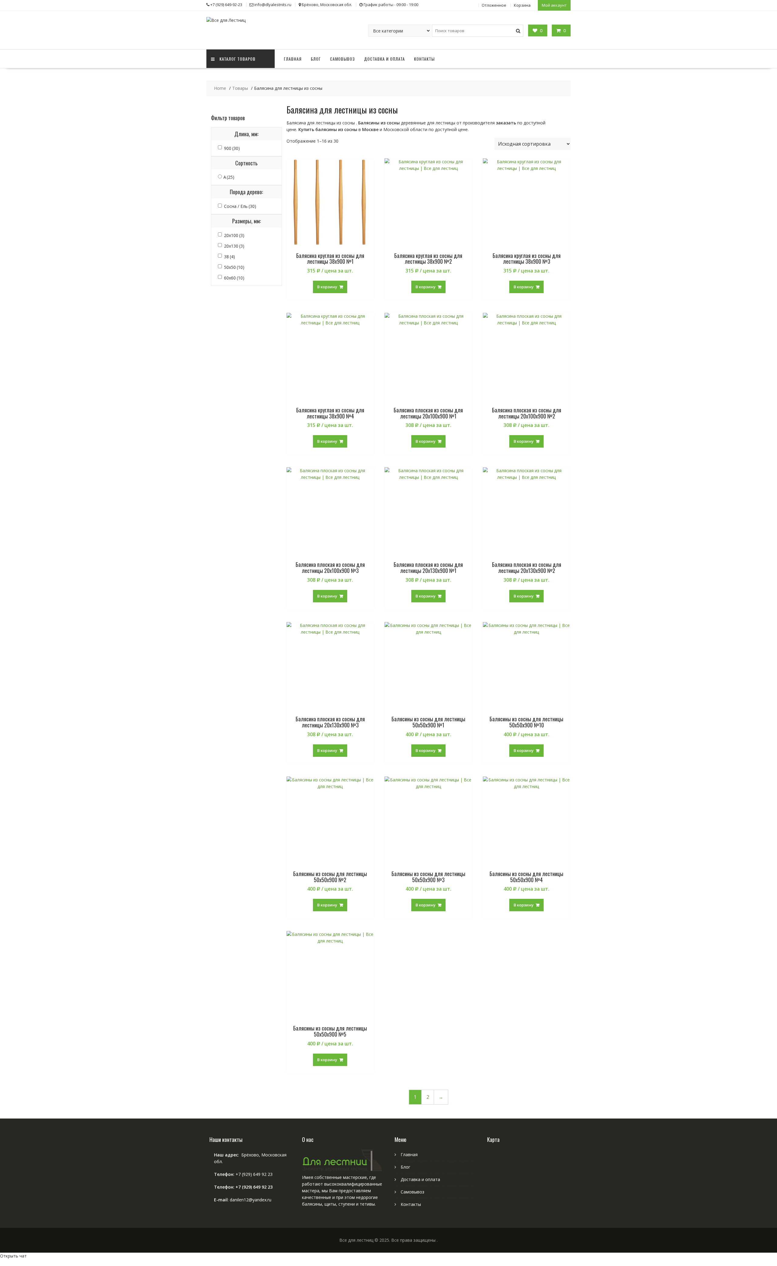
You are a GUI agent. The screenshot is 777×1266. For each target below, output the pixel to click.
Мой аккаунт (554, 5)
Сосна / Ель (240, 206)
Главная (293, 59)
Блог (316, 59)
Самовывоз (342, 59)
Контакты (424, 59)
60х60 (234, 278)
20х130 (234, 246)
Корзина (522, 5)
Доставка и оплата (384, 59)
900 (232, 148)
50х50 (234, 267)
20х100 (234, 235)
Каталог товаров (237, 59)
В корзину (327, 286)
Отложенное (494, 5)
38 (229, 256)
